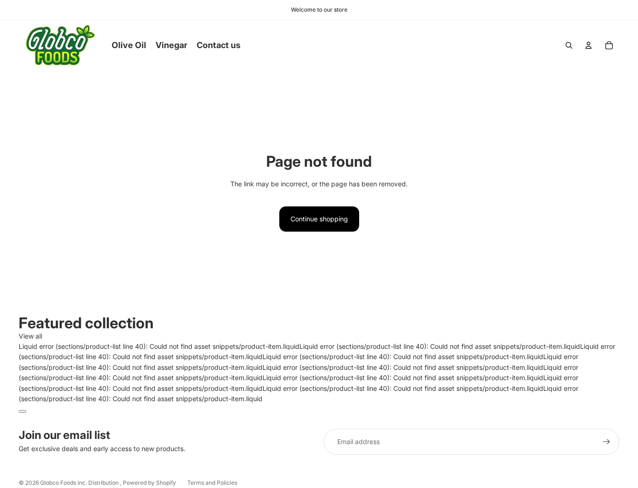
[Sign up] (606, 442)
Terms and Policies (212, 482)
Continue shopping (319, 219)
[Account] (588, 45)
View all (30, 336)
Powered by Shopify (149, 482)
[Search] (569, 45)
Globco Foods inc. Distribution (80, 482)
